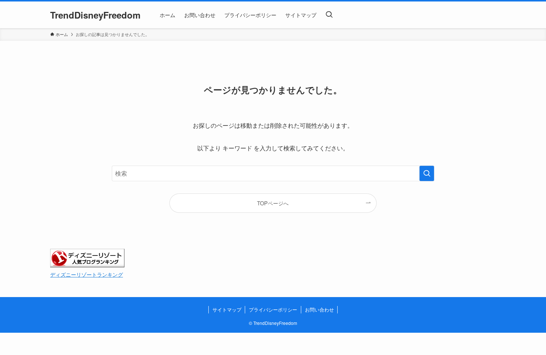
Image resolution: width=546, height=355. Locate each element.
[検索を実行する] (426, 173)
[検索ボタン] (329, 14)
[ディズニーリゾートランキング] (87, 265)
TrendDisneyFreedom (95, 14)
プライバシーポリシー (273, 309)
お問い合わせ (319, 309)
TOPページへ (273, 203)
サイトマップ (226, 309)
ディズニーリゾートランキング (86, 274)
